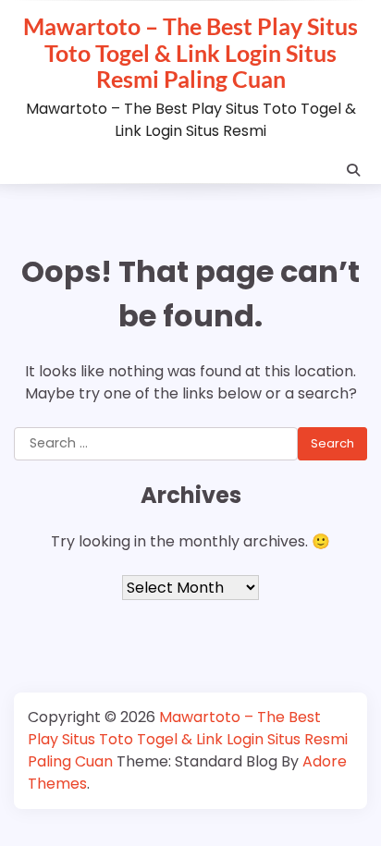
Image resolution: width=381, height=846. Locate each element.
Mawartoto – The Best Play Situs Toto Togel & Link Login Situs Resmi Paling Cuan (190, 52)
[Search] (353, 170)
